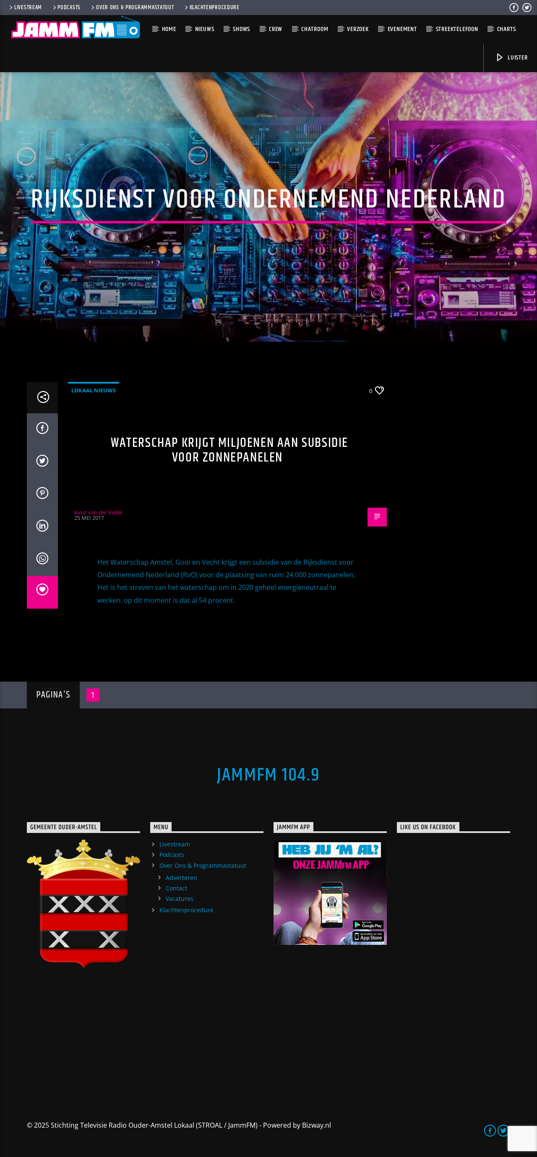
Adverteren (181, 878)
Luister (516, 57)
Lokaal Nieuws (93, 390)
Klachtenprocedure (215, 7)
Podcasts (69, 7)
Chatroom (314, 29)
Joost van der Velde (98, 512)
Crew (275, 29)
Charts (506, 29)
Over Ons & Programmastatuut (135, 7)
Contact (176, 888)
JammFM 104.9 (268, 775)
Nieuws (204, 29)
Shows (241, 29)
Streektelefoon (457, 29)
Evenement (402, 29)
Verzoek (358, 29)
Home (169, 29)
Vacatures (179, 899)
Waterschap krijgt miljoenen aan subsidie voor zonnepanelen (229, 450)
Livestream (28, 7)
